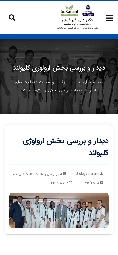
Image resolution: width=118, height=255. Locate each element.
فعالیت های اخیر (23, 174)
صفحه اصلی (93, 82)
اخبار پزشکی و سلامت (57, 82)
